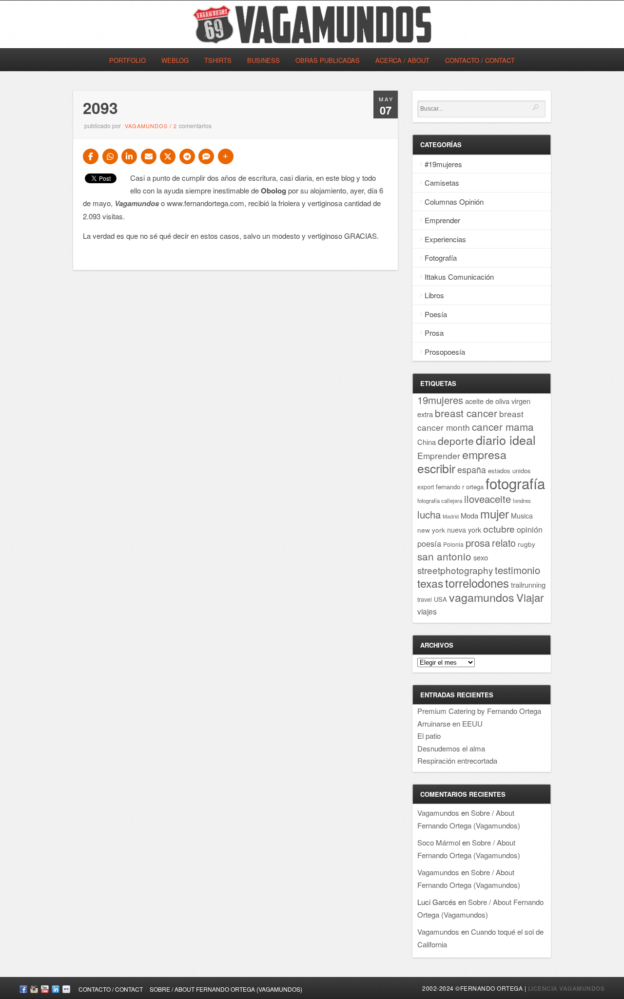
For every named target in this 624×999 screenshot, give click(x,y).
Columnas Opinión (454, 201)
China (426, 442)
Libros (434, 295)
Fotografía (441, 257)
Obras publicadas (327, 60)
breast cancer (466, 412)
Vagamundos (146, 126)
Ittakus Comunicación (459, 276)
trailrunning (528, 584)
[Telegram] (187, 156)
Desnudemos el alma (451, 748)
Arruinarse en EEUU (450, 723)
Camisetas (442, 182)
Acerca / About (402, 60)
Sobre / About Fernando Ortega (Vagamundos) (226, 989)
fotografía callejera (439, 500)
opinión (530, 529)
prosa (478, 543)
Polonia (453, 544)
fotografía (515, 483)
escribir (436, 468)
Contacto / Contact (480, 60)
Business (263, 60)
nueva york (464, 530)
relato (504, 543)
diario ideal (506, 439)
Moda (469, 515)
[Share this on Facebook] (90, 156)
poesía (429, 543)
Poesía (436, 314)
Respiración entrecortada (457, 760)
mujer (494, 513)
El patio (429, 735)
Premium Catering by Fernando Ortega (479, 711)
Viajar (530, 597)
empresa (484, 454)
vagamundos (481, 597)
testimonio (517, 570)
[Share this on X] (168, 156)
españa (471, 469)
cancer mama (503, 426)
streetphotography (455, 569)
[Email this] (148, 156)
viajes (427, 611)
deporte (456, 440)
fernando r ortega (460, 486)
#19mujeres (443, 164)
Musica (522, 515)
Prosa (434, 332)
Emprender (442, 220)
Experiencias (445, 239)
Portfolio (127, 60)
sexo (480, 557)
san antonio (444, 556)
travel (424, 599)
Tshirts (218, 60)
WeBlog (175, 60)
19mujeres (440, 400)
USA (440, 599)
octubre (499, 528)
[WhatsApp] (110, 156)
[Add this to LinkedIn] (129, 156)
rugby (526, 544)
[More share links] (226, 156)
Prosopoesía (445, 351)
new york (431, 530)
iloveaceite (487, 499)
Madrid (451, 516)
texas (430, 583)
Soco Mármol (438, 842)
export (425, 486)
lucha (429, 514)
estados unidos (509, 470)
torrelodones (477, 583)
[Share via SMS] (206, 156)
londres (522, 500)
